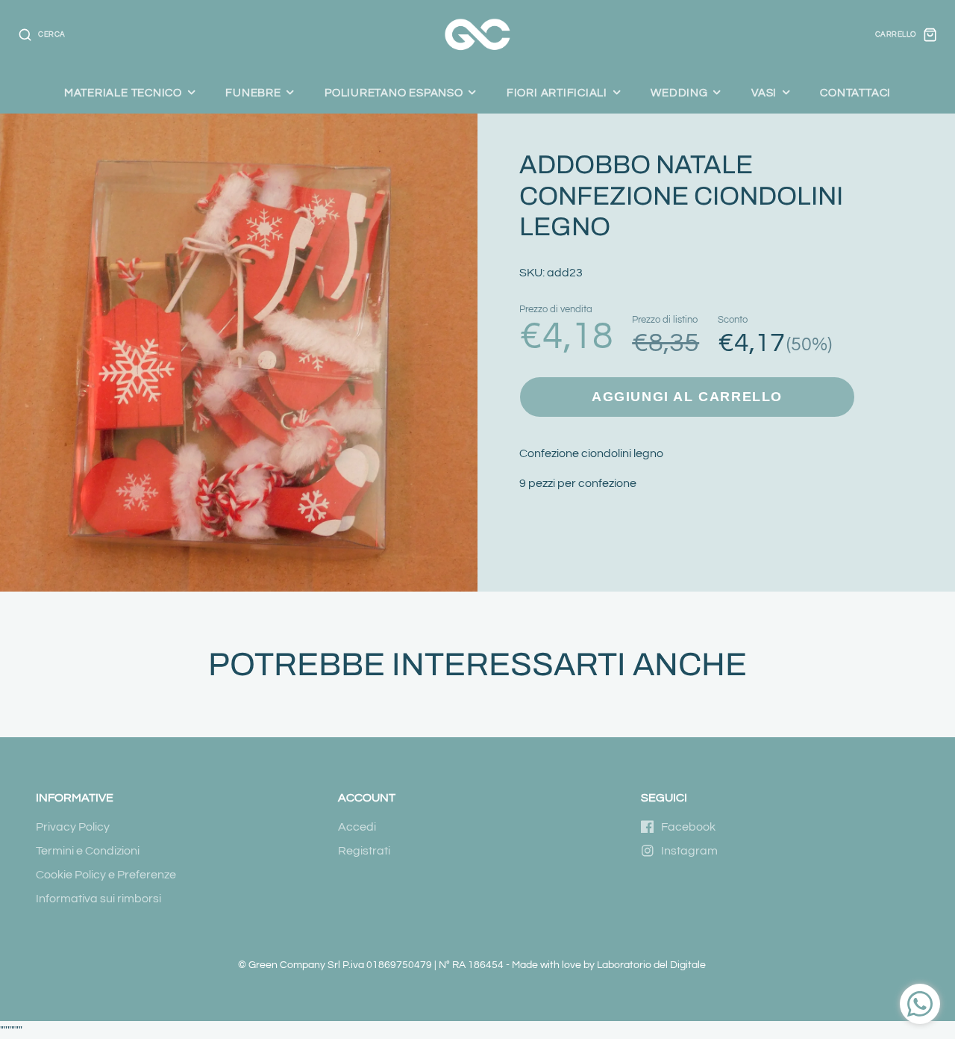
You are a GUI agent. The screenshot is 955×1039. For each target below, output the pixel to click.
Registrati (364, 851)
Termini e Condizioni (88, 851)
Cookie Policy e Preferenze (106, 875)
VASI (764, 93)
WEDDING (679, 93)
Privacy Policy (73, 827)
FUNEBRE (253, 93)
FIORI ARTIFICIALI (557, 93)
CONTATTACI (855, 93)
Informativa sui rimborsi (98, 899)
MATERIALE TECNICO (123, 93)
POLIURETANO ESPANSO (394, 93)
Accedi (357, 827)
